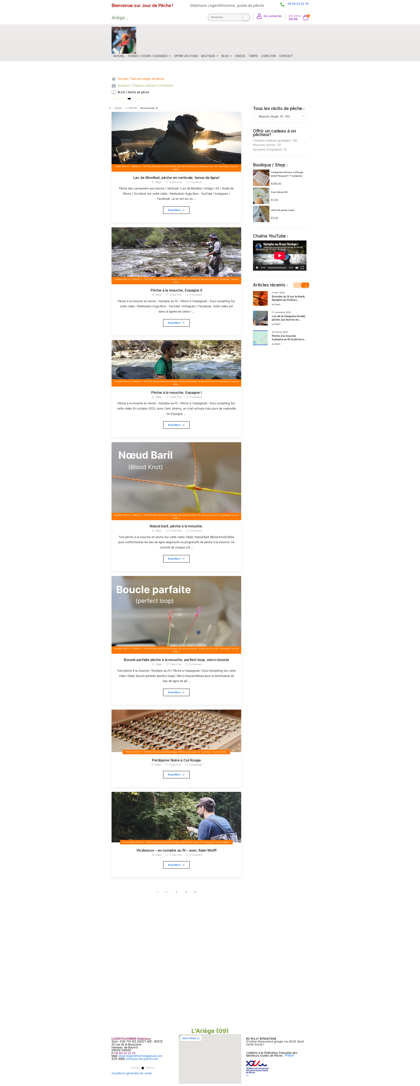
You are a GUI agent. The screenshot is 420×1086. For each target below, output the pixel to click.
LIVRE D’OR (268, 56)
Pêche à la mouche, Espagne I (176, 392)
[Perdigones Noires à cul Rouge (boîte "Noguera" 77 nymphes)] (261, 178)
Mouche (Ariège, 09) (171, 166)
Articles (118, 108)
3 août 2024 (120, 166)
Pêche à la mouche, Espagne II (176, 290)
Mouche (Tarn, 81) (208, 166)
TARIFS (253, 56)
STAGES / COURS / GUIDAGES (148, 56)
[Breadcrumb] (110, 108)
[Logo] (124, 40)
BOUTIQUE (208, 56)
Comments (195, 764)
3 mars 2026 (278, 292)
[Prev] (297, 285)
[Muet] (297, 267)
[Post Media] (260, 298)
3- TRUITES (131, 108)
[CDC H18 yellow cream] (261, 214)
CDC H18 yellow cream (282, 210)
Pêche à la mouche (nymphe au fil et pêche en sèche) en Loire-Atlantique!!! (288, 341)
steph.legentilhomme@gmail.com (140, 1056)
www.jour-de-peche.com (142, 1059)
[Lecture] (257, 267)
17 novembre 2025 (281, 312)
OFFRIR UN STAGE (186, 56)
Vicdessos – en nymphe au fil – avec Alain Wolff (176, 850)
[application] (279, 255)
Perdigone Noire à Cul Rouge (176, 760)
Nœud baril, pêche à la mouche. (176, 526)
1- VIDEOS (134, 166)
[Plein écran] (302, 267)
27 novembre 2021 (131, 842)
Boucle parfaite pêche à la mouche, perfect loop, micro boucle (176, 660)
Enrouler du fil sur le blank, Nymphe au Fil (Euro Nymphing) (288, 300)
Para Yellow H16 (279, 192)
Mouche (156, 166)
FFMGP (289, 1055)
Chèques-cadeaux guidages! (272, 140)
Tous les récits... (220, 752)
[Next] (305, 285)
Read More (174, 210)
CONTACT (286, 56)
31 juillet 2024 (120, 279)
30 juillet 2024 (120, 515)
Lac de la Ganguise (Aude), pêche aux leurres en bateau (289, 320)
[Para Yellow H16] (261, 196)
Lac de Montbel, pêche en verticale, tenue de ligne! (176, 177)
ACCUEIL (119, 56)
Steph (278, 304)
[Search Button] (246, 17)
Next (195, 892)
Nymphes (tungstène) (267, 149)
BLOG (225, 56)
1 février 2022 (131, 752)
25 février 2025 (280, 332)
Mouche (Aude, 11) (190, 166)
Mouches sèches (264, 145)
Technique (223, 166)
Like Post (176, 182)
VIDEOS (240, 56)
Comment (195, 182)
